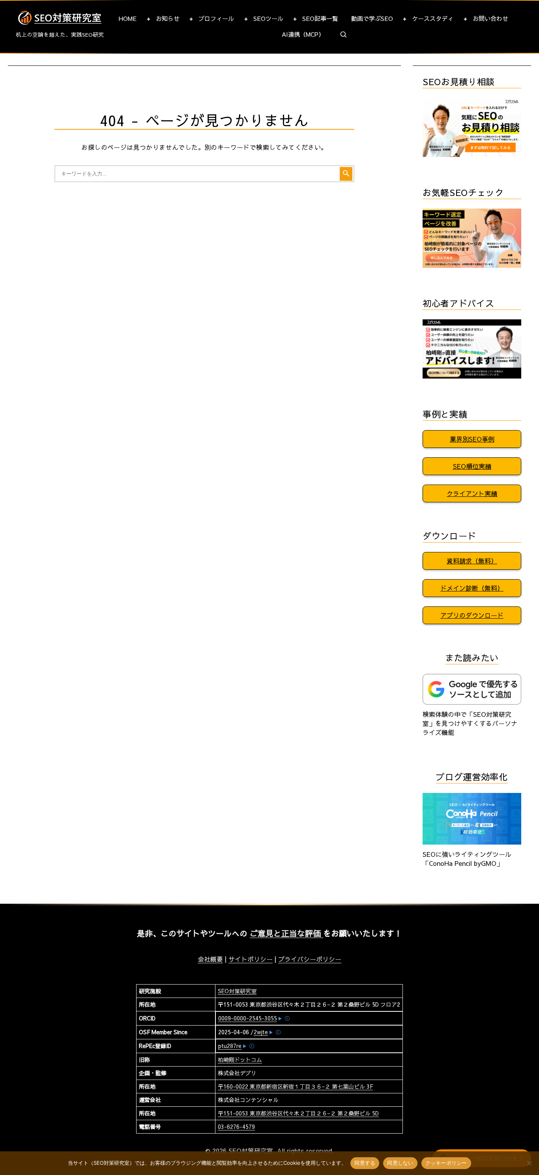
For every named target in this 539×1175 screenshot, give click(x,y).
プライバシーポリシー (309, 959)
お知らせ (168, 18)
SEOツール (268, 18)
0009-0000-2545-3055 (247, 1018)
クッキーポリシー (446, 1163)
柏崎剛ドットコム (240, 1059)
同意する (364, 1163)
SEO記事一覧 (320, 18)
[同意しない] (529, 1163)
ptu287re (229, 1046)
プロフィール (216, 18)
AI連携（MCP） (303, 34)
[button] (344, 35)
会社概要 (210, 959)
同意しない (400, 1163)
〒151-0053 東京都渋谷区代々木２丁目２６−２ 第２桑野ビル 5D (298, 1113)
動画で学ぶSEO (372, 18)
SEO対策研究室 (237, 991)
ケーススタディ (432, 18)
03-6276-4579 (236, 1126)
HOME (128, 18)
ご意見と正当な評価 (286, 933)
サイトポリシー (250, 959)
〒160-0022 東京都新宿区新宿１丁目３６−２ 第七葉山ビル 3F (295, 1086)
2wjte (261, 1032)
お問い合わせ (490, 18)
